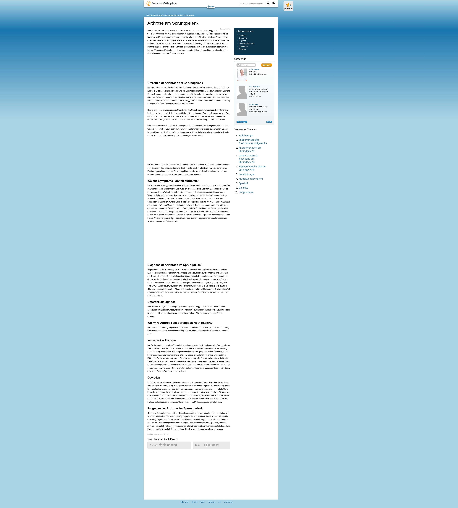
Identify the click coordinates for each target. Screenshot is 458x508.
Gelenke (243, 187)
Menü (212, 6)
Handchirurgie (247, 174)
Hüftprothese (246, 192)
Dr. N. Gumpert (254, 69)
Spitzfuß (243, 183)
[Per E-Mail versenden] (213, 445)
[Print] (217, 445)
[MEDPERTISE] (288, 10)
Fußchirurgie (246, 135)
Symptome (243, 38)
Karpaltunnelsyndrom (251, 178)
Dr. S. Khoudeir (254, 87)
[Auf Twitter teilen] (209, 445)
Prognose (242, 49)
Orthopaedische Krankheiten (173, 15)
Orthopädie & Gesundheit (154, 15)
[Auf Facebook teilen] (205, 445)
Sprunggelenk (189, 15)
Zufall (269, 122)
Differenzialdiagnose (246, 43)
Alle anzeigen (241, 122)
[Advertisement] (184, 67)
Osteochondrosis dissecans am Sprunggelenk (248, 158)
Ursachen (242, 35)
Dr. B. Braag (253, 104)
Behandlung (243, 46)
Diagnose (242, 41)
